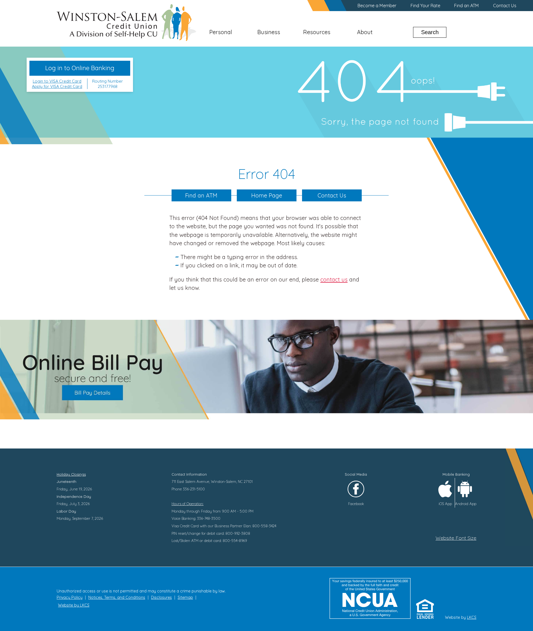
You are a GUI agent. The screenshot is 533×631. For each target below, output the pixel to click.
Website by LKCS (73, 605)
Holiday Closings (71, 474)
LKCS (471, 617)
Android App (465, 503)
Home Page (266, 195)
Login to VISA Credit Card (57, 81)
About (365, 32)
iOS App (445, 503)
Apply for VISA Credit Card (57, 86)
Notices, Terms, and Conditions (116, 597)
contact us (334, 279)
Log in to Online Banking (79, 68)
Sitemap (185, 597)
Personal (220, 32)
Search (430, 32)
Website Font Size (456, 538)
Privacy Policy (69, 597)
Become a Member (377, 5)
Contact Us (504, 5)
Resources (316, 32)
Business (268, 32)
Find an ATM (466, 5)
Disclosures (161, 597)
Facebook (356, 503)
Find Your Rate (425, 5)
